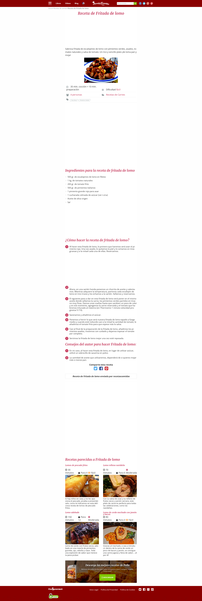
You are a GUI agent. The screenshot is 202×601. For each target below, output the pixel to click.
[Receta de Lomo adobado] (82, 543)
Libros (58, 3)
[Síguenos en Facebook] (140, 3)
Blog (76, 3)
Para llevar (74, 100)
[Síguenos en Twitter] (144, 3)
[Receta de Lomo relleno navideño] (120, 496)
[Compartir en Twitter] (95, 369)
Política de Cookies (127, 590)
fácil (118, 89)
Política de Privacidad (109, 590)
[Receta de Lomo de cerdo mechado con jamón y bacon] (120, 543)
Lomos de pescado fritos (76, 465)
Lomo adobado (72, 512)
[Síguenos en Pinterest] (151, 3)
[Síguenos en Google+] (148, 3)
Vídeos (68, 3)
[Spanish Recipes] (83, 3)
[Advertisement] (101, 30)
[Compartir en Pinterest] (106, 369)
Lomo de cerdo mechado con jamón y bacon (120, 513)
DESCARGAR (108, 577)
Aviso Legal (94, 590)
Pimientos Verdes (84, 100)
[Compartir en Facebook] (101, 369)
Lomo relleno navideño (114, 465)
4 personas (76, 94)
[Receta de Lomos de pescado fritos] (82, 496)
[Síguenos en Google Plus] (148, 589)
